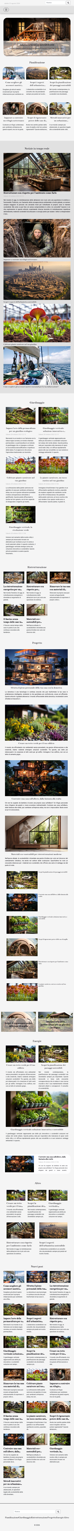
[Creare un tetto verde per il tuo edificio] (37, 37)
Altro (66, 1517)
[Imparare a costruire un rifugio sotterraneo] (14, 108)
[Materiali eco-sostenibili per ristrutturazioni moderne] (37, 610)
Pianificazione (11, 1517)
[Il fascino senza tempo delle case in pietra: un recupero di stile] (13, 610)
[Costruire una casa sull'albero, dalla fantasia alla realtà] (36, 778)
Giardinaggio (24, 1517)
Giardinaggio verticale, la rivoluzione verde (58, 1451)
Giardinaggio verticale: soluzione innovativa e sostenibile (53, 431)
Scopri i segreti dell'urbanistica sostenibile (37, 85)
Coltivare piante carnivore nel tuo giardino (20, 344)
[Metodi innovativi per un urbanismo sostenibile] (60, 108)
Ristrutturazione (39, 1517)
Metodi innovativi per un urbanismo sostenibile (60, 120)
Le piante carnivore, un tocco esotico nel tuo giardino (36, 1419)
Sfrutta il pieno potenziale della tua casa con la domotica (36, 687)
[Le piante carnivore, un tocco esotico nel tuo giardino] (53, 465)
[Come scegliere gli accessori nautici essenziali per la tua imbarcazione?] (14, 73)
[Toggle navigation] (6, 10)
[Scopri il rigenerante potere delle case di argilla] (37, 108)
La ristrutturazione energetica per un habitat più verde (12, 589)
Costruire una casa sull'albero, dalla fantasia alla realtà (36, 798)
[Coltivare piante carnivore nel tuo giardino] (37, 323)
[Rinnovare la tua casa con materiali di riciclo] (60, 577)
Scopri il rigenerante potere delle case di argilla (36, 120)
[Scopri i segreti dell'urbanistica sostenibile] (37, 73)
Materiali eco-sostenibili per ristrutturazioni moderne (36, 854)
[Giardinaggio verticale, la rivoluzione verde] (20, 514)
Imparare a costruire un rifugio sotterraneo (20, 260)
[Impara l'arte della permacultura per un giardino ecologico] (20, 415)
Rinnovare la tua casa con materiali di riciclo (60, 589)
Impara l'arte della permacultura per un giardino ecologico (13, 1321)
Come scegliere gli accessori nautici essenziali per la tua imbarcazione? (30, 387)
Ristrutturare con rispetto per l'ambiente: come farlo (30, 192)
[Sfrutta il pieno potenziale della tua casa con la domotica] (36, 667)
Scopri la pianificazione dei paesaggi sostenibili (53, 872)
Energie (60, 1517)
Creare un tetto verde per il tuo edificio (37, 45)
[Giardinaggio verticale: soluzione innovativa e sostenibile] (53, 415)
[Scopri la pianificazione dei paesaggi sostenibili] (60, 73)
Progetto (52, 1517)
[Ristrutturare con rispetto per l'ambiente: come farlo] (36, 172)
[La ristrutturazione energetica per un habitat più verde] (13, 577)
